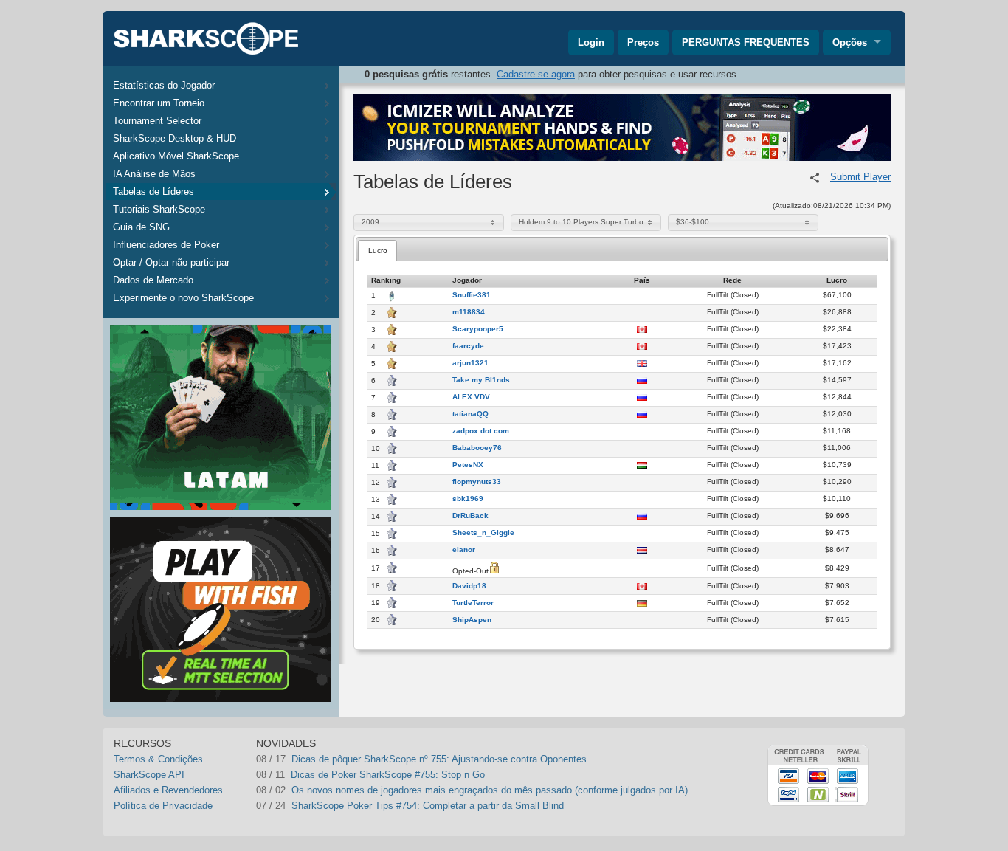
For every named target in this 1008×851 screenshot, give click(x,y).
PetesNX (467, 465)
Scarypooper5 (477, 329)
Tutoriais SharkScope (159, 209)
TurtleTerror (473, 603)
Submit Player (860, 177)
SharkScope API (149, 774)
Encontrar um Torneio (158, 102)
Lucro (377, 251)
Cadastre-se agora (536, 74)
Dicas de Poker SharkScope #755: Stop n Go (388, 774)
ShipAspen (471, 620)
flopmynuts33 (476, 482)
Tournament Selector (157, 120)
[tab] (377, 250)
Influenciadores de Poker (166, 244)
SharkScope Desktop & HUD (174, 138)
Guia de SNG (141, 226)
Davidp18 (469, 586)
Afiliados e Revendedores (168, 790)
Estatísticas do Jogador (164, 85)
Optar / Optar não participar (171, 262)
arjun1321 (470, 363)
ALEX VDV (471, 397)
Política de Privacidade (163, 805)
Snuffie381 (471, 295)
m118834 (468, 312)
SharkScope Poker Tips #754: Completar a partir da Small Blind (427, 805)
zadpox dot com (480, 431)
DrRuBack (470, 516)
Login (591, 42)
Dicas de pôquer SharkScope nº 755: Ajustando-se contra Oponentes (439, 759)
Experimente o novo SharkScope (183, 297)
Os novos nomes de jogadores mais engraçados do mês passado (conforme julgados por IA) (489, 790)
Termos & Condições (158, 759)
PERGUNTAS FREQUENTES (745, 42)
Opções (849, 42)
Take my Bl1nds (481, 380)
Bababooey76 (477, 448)
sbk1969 (467, 499)
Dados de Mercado (153, 280)
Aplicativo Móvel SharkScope (176, 156)
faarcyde (468, 346)
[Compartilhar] (815, 178)
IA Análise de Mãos (154, 173)
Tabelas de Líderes (153, 191)
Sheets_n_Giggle (483, 533)
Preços (643, 42)
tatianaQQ (470, 414)
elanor (463, 550)
